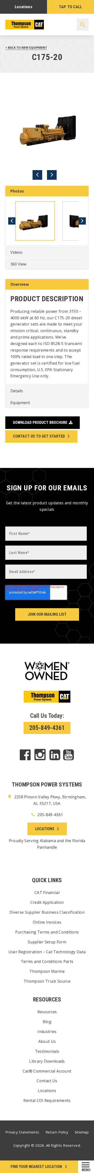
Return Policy (57, 1132)
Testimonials (47, 1051)
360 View (18, 264)
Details (16, 390)
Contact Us (47, 1080)
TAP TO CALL (70, 6)
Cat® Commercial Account (47, 1071)
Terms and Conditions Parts (47, 961)
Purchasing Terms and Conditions (47, 932)
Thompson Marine (47, 971)
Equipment (20, 402)
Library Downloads (47, 1061)
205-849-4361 (47, 727)
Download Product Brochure (40, 422)
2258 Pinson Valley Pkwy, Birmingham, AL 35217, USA (49, 800)
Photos (17, 191)
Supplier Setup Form (47, 942)
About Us (47, 1041)
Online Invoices (47, 922)
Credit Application (47, 902)
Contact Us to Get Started (39, 436)
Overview (19, 284)
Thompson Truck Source (47, 981)
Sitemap (82, 1132)
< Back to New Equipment (26, 48)
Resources (47, 1011)
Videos (16, 252)
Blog (47, 1021)
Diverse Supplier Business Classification (47, 912)
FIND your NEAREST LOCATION (36, 1166)
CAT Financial (47, 892)
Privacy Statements (22, 1132)
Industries (46, 1031)
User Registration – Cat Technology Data (47, 951)
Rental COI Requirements (46, 1100)
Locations (23, 6)
